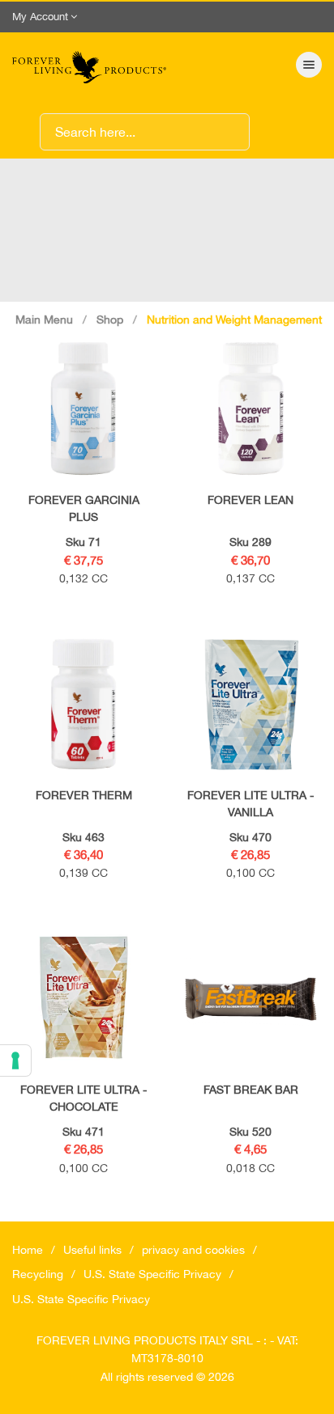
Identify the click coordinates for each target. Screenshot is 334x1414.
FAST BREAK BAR (250, 1089)
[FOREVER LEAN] (250, 408)
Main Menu (44, 319)
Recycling (37, 1274)
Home (27, 1249)
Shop (109, 319)
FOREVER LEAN (250, 499)
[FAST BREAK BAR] (250, 998)
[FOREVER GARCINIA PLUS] (83, 408)
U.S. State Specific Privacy (152, 1274)
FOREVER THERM (84, 795)
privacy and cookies (193, 1249)
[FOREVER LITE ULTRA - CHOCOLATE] (83, 998)
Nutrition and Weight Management (234, 319)
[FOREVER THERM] (83, 704)
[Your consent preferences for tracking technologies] (15, 1060)
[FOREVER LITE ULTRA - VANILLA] (250, 704)
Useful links (92, 1249)
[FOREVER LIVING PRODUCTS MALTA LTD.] (89, 64)
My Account (40, 17)
